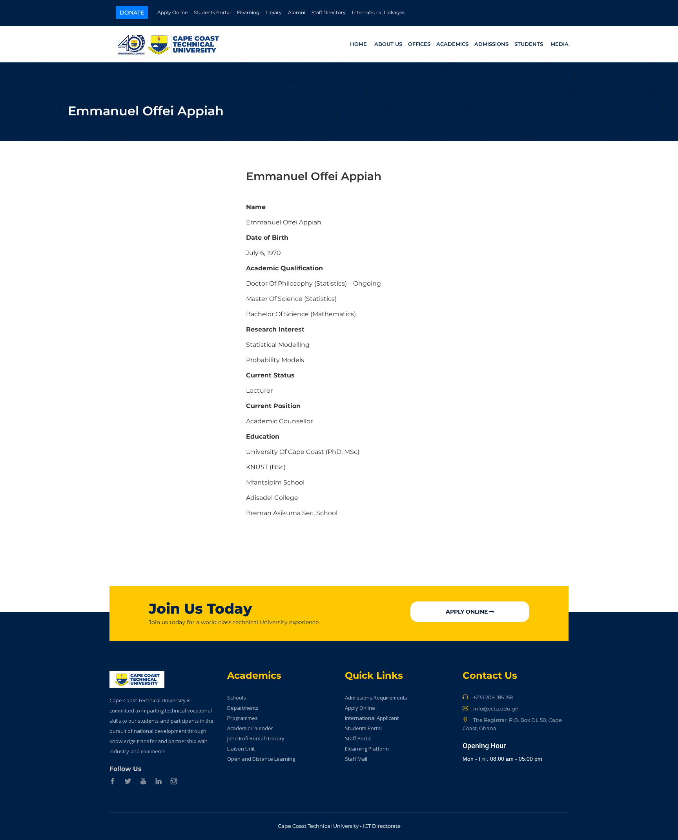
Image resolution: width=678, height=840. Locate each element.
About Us (388, 44)
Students (528, 44)
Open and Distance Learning (261, 758)
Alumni (296, 12)
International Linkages (378, 12)
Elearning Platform (367, 748)
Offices (419, 44)
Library (274, 12)
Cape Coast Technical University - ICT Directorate (339, 826)
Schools (236, 697)
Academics (452, 44)
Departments (243, 707)
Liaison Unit (241, 748)
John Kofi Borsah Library (255, 738)
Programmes (242, 718)
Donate (132, 12)
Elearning (248, 12)
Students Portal (212, 12)
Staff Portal (358, 738)
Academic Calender (250, 728)
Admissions (491, 44)
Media (559, 44)
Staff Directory (329, 12)
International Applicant (372, 718)
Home (358, 44)
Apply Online (172, 12)
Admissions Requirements (376, 697)
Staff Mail (356, 758)
